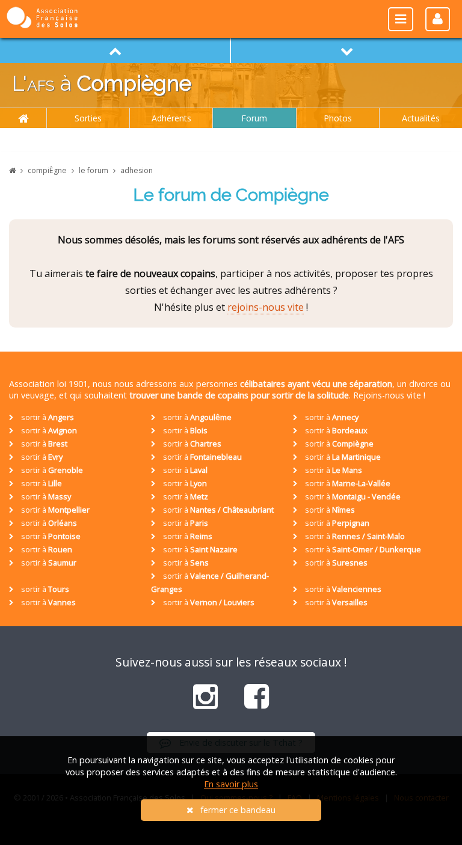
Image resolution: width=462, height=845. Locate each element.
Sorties (88, 118)
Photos (338, 118)
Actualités (421, 118)
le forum (93, 170)
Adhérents (171, 118)
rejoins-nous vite (265, 307)
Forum (254, 118)
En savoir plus (231, 784)
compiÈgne (47, 170)
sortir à (46, 417)
